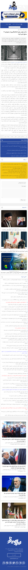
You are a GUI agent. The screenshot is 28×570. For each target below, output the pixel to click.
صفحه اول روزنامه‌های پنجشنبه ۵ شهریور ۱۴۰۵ (17, 373)
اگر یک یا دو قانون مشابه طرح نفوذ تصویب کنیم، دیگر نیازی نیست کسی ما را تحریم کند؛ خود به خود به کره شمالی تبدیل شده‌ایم (15, 370)
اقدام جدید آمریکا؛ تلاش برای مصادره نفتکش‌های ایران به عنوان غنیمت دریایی (14, 352)
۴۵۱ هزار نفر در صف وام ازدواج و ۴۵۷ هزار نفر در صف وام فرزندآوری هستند (15, 331)
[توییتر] (13, 562)
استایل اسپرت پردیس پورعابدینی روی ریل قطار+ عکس (16, 415)
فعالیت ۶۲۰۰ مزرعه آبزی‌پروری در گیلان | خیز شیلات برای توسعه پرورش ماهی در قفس (14, 348)
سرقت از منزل (7, 136)
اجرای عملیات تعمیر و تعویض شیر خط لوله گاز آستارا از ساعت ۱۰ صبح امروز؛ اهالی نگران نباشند (14, 363)
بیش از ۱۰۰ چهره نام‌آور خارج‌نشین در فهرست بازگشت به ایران (14, 366)
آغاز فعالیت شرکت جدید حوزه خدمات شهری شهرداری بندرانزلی (14, 389)
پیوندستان (21, 549)
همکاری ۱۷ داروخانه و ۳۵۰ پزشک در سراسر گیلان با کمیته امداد (14, 375)
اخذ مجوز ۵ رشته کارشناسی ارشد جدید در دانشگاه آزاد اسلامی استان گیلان (14, 286)
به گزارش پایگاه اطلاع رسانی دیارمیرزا (19, 62)
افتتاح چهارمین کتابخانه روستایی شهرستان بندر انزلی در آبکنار (14, 398)
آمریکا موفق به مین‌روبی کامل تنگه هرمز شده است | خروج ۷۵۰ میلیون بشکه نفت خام (14, 293)
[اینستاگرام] (23, 562)
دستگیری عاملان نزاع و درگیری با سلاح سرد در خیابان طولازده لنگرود (15, 342)
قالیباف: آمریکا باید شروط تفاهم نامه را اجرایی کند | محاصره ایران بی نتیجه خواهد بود (14, 315)
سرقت (12, 136)
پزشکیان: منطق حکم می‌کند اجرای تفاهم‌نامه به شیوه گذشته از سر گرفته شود (14, 319)
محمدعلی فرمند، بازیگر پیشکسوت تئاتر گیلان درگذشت (16, 326)
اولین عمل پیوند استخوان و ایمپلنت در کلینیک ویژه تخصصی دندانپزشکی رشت (15, 380)
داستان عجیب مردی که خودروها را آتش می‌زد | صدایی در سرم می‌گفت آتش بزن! (14, 146)
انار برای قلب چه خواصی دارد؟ (21, 328)
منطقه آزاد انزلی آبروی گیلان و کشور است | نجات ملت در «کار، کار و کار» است (14, 322)
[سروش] (17, 562)
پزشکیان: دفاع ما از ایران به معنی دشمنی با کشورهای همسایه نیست (14, 355)
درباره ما (12, 549)
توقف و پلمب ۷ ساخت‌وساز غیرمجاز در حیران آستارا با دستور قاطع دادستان (14, 405)
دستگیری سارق (21, 136)
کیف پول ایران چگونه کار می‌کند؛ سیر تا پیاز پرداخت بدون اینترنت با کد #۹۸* (15, 392)
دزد (26, 136)
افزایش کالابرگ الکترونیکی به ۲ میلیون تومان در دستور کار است (14, 307)
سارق (16, 136)
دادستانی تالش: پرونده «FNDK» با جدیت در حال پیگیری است (14, 299)
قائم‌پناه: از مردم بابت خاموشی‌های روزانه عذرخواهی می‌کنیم (15, 387)
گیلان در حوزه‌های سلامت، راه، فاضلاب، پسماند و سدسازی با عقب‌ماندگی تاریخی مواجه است (15, 401)
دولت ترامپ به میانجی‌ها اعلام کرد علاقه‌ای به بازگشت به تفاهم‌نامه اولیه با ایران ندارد (15, 289)
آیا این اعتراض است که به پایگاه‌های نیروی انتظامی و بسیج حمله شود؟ (14, 412)
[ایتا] (10, 562)
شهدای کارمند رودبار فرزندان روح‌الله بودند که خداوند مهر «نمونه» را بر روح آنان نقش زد (15, 384)
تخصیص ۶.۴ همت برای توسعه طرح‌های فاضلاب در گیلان (16, 283)
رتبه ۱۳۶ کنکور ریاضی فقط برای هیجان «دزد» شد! (16, 150)
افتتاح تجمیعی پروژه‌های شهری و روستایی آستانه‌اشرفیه (15, 309)
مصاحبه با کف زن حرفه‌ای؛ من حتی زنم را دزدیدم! (16, 143)
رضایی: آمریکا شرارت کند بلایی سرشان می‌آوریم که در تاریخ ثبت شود (14, 312)
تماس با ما (8, 549)
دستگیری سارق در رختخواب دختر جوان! (18, 156)
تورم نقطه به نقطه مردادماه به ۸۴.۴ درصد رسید (17, 378)
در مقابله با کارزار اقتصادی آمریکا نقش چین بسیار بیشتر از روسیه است (14, 359)
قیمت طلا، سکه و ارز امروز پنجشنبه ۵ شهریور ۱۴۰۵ (17, 345)
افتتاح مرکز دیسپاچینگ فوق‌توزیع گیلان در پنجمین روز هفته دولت (15, 280)
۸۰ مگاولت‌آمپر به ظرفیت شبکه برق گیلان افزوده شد (16, 302)
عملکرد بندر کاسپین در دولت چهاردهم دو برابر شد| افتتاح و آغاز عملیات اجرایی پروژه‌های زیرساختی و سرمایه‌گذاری (14, 339)
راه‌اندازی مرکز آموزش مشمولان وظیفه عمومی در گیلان (16, 336)
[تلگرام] (20, 562)
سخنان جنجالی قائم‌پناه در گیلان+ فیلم (18, 297)
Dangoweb (21, 551)
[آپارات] (4, 562)
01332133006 (14, 559)
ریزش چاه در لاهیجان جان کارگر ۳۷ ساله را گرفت (17, 304)
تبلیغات (16, 549)
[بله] (7, 562)
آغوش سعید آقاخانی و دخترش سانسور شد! (17, 396)
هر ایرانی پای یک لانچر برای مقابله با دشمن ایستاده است (16, 334)
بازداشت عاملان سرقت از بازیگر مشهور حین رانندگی (16, 153)
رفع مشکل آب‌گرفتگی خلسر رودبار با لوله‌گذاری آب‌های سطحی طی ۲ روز (14, 408)
